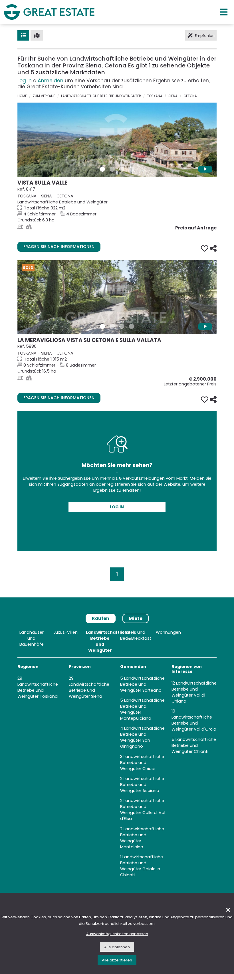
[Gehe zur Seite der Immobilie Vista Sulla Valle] (117, 140)
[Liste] (23, 35)
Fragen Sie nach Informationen (58, 246)
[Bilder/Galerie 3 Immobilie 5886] (121, 326)
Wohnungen (168, 632)
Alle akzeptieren (117, 960)
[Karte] (37, 35)
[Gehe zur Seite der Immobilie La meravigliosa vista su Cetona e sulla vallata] (117, 297)
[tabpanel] (117, 754)
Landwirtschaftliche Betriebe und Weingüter (101, 96)
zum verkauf (44, 96)
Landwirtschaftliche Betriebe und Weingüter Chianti (194, 745)
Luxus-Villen (66, 632)
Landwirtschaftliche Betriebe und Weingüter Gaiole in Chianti (141, 866)
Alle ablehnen (117, 947)
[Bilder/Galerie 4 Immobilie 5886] (131, 326)
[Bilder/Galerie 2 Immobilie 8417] (112, 169)
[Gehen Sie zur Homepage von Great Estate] (49, 12)
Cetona (190, 96)
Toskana (154, 96)
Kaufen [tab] (100, 618)
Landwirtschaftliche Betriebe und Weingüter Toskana (37, 690)
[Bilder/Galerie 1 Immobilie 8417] (102, 169)
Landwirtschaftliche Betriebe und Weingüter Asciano (142, 784)
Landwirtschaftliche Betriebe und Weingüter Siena (89, 690)
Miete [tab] (135, 618)
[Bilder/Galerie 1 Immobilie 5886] (102, 326)
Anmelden (50, 80)
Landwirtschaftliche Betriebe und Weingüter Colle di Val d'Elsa (142, 809)
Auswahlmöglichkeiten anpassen (117, 934)
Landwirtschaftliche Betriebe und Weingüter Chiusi (142, 762)
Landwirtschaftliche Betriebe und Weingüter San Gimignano (142, 737)
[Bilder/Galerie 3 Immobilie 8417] (121, 169)
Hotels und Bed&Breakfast (135, 635)
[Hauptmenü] (223, 12)
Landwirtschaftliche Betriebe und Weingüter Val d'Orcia (194, 723)
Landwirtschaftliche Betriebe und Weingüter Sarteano (142, 684)
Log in (24, 80)
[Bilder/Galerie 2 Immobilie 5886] (112, 326)
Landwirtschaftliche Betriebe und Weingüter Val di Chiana (194, 692)
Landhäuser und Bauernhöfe (31, 638)
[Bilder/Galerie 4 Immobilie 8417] (131, 169)
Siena (172, 96)
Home (22, 96)
